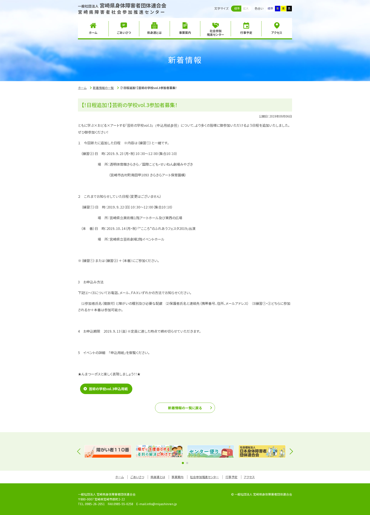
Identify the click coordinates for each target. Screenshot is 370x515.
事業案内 (178, 477)
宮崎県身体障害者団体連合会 (122, 5)
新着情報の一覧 (103, 88)
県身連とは (158, 477)
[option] (108, 451)
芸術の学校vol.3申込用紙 (108, 388)
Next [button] (290, 451)
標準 (237, 8)
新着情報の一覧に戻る (185, 407)
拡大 (246, 8)
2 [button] (187, 463)
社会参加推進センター (204, 477)
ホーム (82, 88)
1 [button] (183, 463)
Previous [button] (80, 451)
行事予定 (231, 477)
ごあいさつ (137, 477)
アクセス (249, 477)
